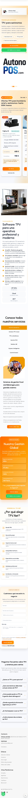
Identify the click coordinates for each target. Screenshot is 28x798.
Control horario (14, 352)
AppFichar (3, 775)
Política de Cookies (5, 764)
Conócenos (4, 746)
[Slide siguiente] (26, 52)
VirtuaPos (3, 773)
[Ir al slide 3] (15, 86)
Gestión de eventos (14, 327)
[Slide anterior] (2, 52)
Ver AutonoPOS (14, 45)
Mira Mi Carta (4, 778)
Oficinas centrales (5, 736)
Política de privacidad (6, 762)
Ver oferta (11, 168)
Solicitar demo (14, 492)
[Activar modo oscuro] (25, 795)
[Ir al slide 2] (13, 86)
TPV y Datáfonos (14, 336)
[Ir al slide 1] (11, 86)
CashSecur (3, 780)
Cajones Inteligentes (14, 348)
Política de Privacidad (7, 638)
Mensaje (4, 624)
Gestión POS (14, 340)
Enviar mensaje (8, 642)
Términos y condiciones (21, 637)
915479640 (4, 741)
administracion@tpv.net (7, 743)
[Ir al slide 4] (16, 86)
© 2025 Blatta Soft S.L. (7, 789)
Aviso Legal (4, 759)
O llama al (8, 646)
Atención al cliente (5, 754)
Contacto (3, 757)
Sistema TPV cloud (14, 331)
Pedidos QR (14, 344)
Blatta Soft (4, 783)
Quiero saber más (14, 426)
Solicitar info (11, 173)
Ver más (22, 97)
